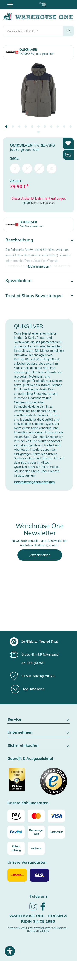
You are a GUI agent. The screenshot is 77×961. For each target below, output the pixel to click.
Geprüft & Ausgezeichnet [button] (30, 758)
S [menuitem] (15, 168)
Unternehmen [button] (20, 732)
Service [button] (14, 719)
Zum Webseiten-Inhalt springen (21, 2)
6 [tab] (38, 127)
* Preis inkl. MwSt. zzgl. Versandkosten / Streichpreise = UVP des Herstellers (38, 929)
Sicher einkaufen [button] (22, 745)
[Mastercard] (36, 816)
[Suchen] (68, 31)
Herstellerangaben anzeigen (34, 482)
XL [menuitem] (51, 168)
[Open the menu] (10, 4)
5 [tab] (32, 127)
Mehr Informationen (43, 202)
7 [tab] (45, 127)
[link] (33, 910)
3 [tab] (19, 127)
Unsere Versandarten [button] (27, 862)
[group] (38, 641)
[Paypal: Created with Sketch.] (16, 832)
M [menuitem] (27, 168)
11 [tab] (70, 127)
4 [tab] (26, 127)
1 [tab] (6, 127)
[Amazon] (16, 816)
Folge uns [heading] (38, 896)
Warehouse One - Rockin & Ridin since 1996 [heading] (38, 918)
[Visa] (56, 816)
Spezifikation (18, 280)
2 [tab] (13, 127)
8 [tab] (51, 127)
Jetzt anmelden (39, 555)
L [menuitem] (39, 168)
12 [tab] (38, 132)
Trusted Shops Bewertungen (34, 295)
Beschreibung (19, 239)
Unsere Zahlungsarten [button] (28, 803)
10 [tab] (64, 127)
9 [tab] (58, 127)
